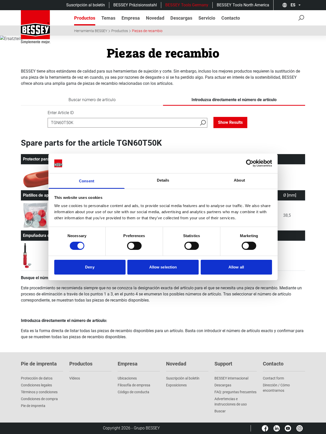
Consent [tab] (86, 181)
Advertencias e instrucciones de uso (230, 401)
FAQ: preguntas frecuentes (235, 392)
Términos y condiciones (39, 392)
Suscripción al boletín (85, 5)
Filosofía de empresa (134, 385)
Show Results (230, 122)
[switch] (134, 246)
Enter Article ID (61, 112)
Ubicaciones (127, 378)
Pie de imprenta (33, 406)
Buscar (220, 411)
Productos (119, 31)
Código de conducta (133, 392)
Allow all (236, 267)
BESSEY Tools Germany (186, 5)
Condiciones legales (36, 385)
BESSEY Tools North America (243, 5)
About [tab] (239, 180)
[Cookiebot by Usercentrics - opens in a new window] (249, 163)
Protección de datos (36, 378)
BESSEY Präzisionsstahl (135, 5)
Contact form (273, 378)
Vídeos (74, 378)
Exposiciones (176, 385)
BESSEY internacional (231, 378)
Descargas (222, 385)
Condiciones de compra (39, 399)
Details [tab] (163, 180)
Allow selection (163, 267)
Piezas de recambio (147, 31)
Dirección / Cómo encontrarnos (276, 387)
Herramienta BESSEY (90, 31)
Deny (89, 267)
